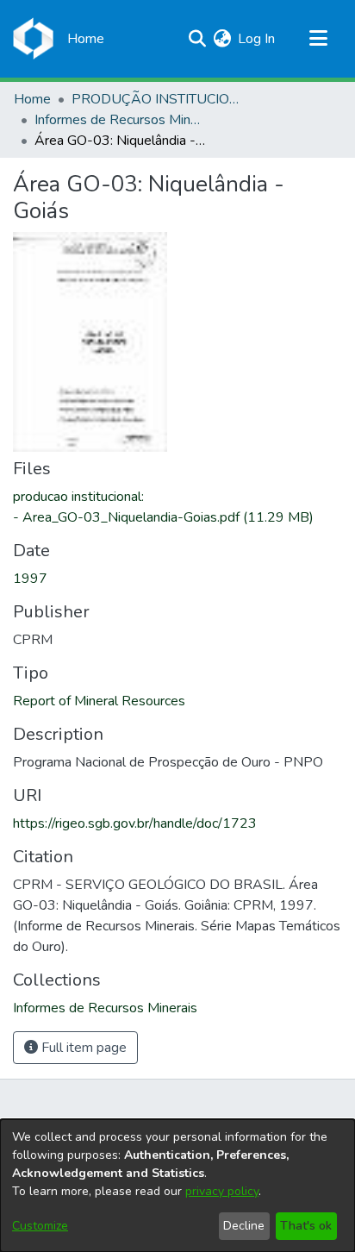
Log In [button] (257, 38)
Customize (40, 1226)
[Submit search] (197, 38)
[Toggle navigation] (318, 38)
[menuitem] (222, 38)
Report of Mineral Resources (99, 701)
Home (32, 99)
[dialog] (177, 1185)
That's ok (306, 1226)
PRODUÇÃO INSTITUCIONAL (158, 99)
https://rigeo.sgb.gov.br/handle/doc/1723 (135, 823)
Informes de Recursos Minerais (120, 119)
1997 (30, 578)
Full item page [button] (82, 1047)
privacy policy (221, 1191)
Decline (244, 1226)
